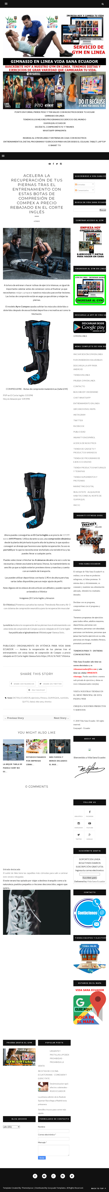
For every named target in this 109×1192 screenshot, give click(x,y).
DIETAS (16, 698)
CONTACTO (79, 386)
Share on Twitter (52, 684)
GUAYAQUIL (53, 698)
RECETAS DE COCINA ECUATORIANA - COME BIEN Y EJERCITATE (52, 1075)
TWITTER (78, 420)
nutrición (64, 698)
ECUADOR (25, 698)
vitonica (47, 701)
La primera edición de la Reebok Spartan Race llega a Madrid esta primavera (52, 1100)
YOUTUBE (89, 828)
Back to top (97, 1188)
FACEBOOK (78, 426)
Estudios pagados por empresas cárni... (36, 761)
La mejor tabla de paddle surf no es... (12, 768)
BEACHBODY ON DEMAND (85, 392)
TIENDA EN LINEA (81, 375)
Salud (32, 701)
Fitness (43, 698)
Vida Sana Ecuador (96, 881)
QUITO (25, 701)
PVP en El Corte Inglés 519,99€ (18, 395)
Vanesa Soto (58, 632)
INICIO (76, 505)
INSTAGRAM (79, 414)
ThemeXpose (27, 1188)
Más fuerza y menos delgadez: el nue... (58, 761)
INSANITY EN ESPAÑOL (84, 437)
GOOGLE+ (90, 839)
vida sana (39, 701)
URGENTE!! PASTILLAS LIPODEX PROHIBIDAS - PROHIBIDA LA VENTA (53, 1058)
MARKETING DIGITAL (83, 486)
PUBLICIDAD (79, 432)
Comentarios (83, 190)
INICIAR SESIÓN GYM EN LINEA (88, 354)
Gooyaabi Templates (57, 1188)
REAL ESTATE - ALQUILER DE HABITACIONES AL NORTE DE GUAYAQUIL (87, 496)
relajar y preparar (24, 292)
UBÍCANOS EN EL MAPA (84, 409)
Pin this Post (38, 690)
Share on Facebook (24, 684)
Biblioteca (79, 816)
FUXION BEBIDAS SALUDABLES (87, 360)
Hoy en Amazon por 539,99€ (16, 399)
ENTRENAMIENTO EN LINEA (86, 403)
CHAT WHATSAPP (82, 397)
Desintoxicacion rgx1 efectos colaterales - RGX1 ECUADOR (59, 1087)
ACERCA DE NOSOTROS (84, 443)
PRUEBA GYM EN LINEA (84, 380)
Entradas (81, 184)
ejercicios (35, 698)
